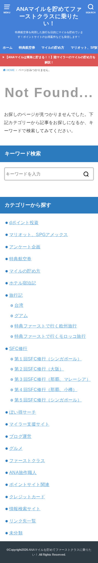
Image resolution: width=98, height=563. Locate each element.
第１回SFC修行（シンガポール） (48, 358)
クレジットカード (27, 496)
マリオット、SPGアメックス (38, 234)
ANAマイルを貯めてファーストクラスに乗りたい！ (49, 16)
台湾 (18, 305)
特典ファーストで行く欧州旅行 (45, 325)
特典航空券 (27, 47)
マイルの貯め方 (52, 47)
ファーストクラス (27, 460)
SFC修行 (18, 348)
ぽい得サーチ (22, 412)
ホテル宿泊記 (22, 282)
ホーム (8, 47)
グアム (21, 315)
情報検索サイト (25, 508)
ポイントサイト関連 (29, 484)
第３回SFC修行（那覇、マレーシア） (52, 379)
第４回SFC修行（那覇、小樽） (45, 389)
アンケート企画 (25, 246)
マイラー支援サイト (29, 424)
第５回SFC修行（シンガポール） (48, 399)
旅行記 (16, 295)
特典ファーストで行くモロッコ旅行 (50, 336)
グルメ (16, 448)
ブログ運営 (20, 436)
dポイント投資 (24, 222)
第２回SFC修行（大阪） (39, 368)
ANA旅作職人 (23, 472)
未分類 (16, 532)
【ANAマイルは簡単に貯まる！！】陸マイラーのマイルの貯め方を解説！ (50, 59)
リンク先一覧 (22, 520)
